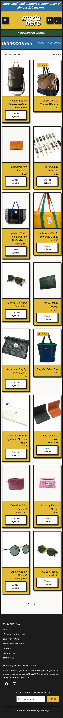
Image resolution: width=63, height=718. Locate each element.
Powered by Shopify (38, 710)
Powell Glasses (49, 571)
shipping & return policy (15, 634)
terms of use (9, 658)
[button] (5, 20)
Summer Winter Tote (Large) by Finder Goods (18, 237)
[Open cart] (57, 20)
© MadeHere (19, 710)
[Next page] (40, 604)
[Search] (49, 20)
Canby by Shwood (16, 303)
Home (41, 43)
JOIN (53, 699)
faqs (5, 629)
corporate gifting (11, 639)
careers (7, 648)
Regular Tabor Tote (47, 369)
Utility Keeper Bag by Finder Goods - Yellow (17, 439)
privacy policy (10, 653)
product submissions (13, 643)
